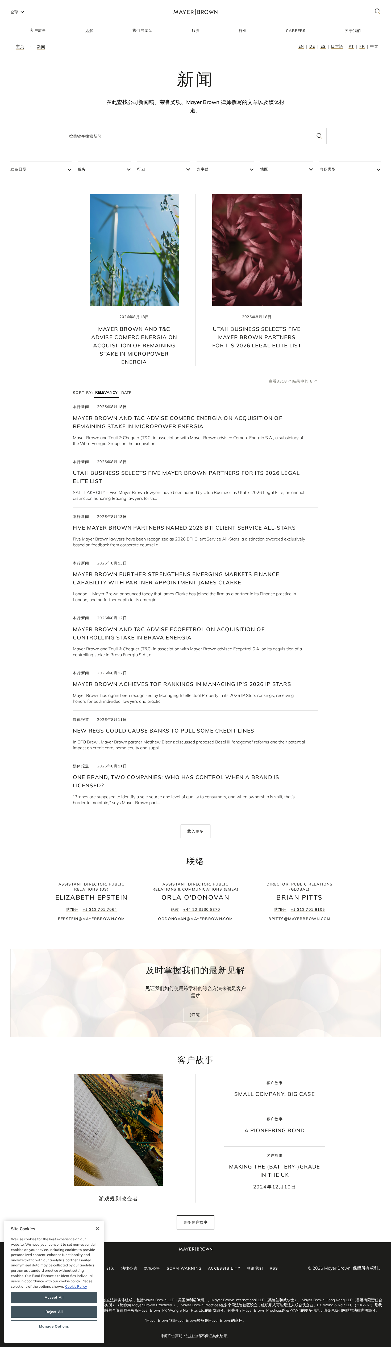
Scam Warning (184, 1268)
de (312, 46)
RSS (274, 1268)
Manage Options (54, 1326)
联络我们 (255, 1268)
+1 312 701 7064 (100, 909)
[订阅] (195, 1014)
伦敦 (175, 909)
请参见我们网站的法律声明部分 (349, 1310)
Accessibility (224, 1268)
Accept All (54, 1297)
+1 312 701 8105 (308, 909)
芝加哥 (72, 909)
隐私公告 (152, 1268)
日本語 (337, 46)
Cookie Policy (76, 1286)
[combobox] (196, 136)
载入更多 (195, 831)
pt (351, 46)
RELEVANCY (106, 392)
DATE (126, 392)
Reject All (54, 1312)
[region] (54, 1282)
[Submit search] (319, 136)
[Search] (378, 12)
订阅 (111, 1268)
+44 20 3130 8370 (201, 909)
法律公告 (129, 1268)
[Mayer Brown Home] (195, 12)
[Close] (97, 1228)
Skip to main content (25, 4)
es (323, 46)
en (301, 46)
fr (362, 46)
